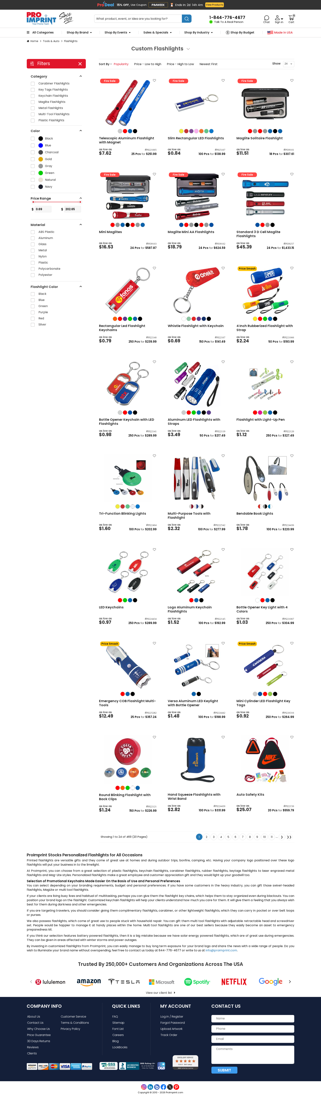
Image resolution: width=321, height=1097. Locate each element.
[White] (184, 319)
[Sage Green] (189, 319)
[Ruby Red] (194, 319)
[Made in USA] (280, 32)
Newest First (209, 64)
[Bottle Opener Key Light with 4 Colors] (265, 572)
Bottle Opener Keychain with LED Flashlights (126, 422)
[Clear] (133, 788)
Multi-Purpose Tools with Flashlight (189, 515)
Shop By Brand (77, 32)
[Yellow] (255, 319)
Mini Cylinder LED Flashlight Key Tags (263, 703)
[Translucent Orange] (201, 131)
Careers (118, 1035)
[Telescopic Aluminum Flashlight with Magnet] (128, 103)
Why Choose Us (38, 1028)
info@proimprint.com (221, 950)
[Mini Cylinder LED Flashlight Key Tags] (265, 665)
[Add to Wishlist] (154, 82)
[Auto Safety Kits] (265, 759)
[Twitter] (170, 1087)
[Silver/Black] (201, 506)
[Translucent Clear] (133, 506)
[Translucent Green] (206, 131)
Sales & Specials (155, 32)
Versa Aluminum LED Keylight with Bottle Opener (193, 703)
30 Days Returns (38, 1041)
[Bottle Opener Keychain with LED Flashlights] (128, 384)
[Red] (125, 131)
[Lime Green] (265, 412)
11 (272, 837)
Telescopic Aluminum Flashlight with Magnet (126, 140)
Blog (115, 1041)
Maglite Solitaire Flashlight (259, 138)
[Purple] (125, 319)
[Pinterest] (176, 1087)
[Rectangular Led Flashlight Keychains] (128, 290)
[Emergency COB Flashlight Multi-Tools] (128, 665)
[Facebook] (163, 1087)
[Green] (130, 319)
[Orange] (115, 319)
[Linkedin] (150, 1087)
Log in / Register (171, 1016)
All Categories (43, 32)
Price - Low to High (148, 64)
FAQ (115, 1016)
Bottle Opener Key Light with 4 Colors (262, 609)
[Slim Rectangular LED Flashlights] (196, 103)
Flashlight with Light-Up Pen (260, 420)
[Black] (135, 131)
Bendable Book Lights (254, 513)
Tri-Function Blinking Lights (122, 513)
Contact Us (35, 1022)
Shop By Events (116, 32)
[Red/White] (260, 506)
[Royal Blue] (181, 225)
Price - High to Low (181, 64)
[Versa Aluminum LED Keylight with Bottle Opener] (196, 665)
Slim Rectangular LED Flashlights (196, 138)
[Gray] (255, 131)
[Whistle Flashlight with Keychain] (196, 290)
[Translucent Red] (186, 131)
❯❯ (289, 837)
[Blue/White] (270, 506)
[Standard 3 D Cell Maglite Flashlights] (265, 196)
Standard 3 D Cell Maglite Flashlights (258, 234)
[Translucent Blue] (211, 131)
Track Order (168, 1035)
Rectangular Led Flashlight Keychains (122, 328)
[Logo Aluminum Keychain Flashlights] (196, 572)
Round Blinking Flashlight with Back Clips (125, 797)
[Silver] (120, 131)
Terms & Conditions (75, 1022)
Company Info (44, 1006)
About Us (33, 1016)
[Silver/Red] (191, 506)
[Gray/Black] (265, 506)
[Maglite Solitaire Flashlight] (265, 103)
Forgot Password (172, 1022)
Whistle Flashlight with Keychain (196, 326)
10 (264, 837)
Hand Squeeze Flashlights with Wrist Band (194, 797)
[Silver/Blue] (196, 506)
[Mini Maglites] (128, 196)
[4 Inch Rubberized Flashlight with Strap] (265, 290)
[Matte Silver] (120, 412)
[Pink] (260, 412)
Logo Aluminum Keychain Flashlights (190, 609)
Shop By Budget (242, 32)
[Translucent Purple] (191, 131)
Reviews (33, 1047)
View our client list (159, 993)
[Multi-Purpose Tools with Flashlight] (196, 478)
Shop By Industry (196, 32)
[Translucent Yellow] (181, 131)
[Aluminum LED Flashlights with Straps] (196, 384)
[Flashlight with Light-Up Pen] (265, 384)
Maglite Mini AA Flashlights (191, 232)
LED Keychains (111, 607)
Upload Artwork (171, 1028)
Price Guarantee (39, 1035)
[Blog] (157, 1087)
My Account (175, 1006)
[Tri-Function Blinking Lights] (128, 478)
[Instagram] (144, 1087)
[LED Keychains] (128, 572)
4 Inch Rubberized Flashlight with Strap (264, 328)
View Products (214, 4)
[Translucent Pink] (196, 131)
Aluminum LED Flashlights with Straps (194, 422)
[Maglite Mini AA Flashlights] (196, 196)
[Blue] (130, 131)
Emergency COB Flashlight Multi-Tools (127, 703)
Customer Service (73, 1016)
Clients (32, 1053)
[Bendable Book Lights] (265, 478)
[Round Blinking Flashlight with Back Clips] (128, 759)
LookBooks (119, 1047)
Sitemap (118, 1022)
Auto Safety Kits (250, 795)
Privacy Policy (70, 1028)
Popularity (121, 64)
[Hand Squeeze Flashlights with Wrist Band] (196, 759)
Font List (118, 1028)
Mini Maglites (110, 232)
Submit (224, 1070)
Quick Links (126, 1006)
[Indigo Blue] (204, 319)
